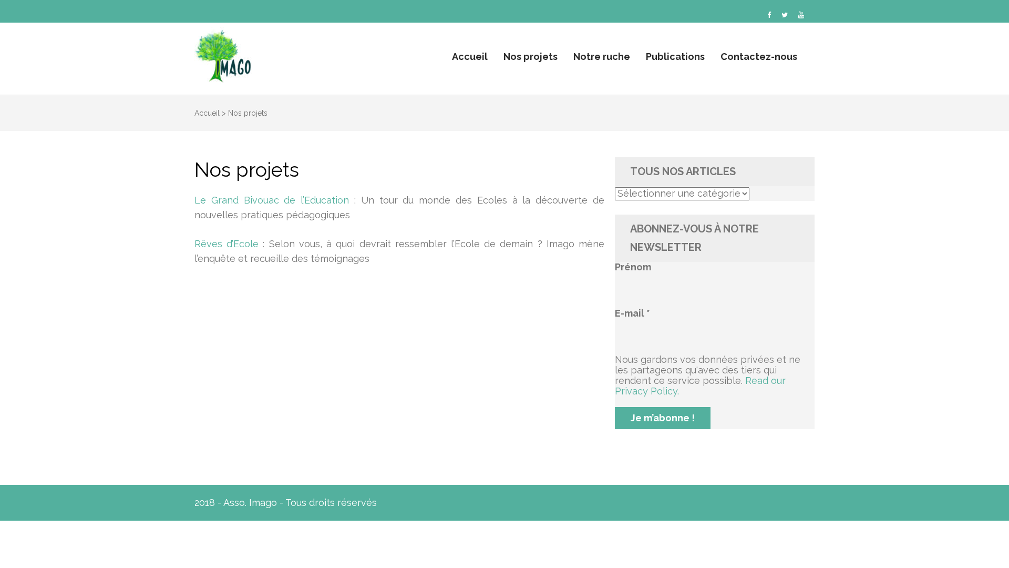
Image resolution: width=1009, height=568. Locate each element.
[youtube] (801, 15)
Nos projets (530, 56)
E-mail (632, 313)
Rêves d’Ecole (226, 243)
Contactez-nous (758, 56)
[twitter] (784, 15)
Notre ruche (601, 56)
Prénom (633, 267)
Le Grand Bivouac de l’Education (271, 200)
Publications (675, 56)
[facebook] (769, 15)
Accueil (470, 56)
